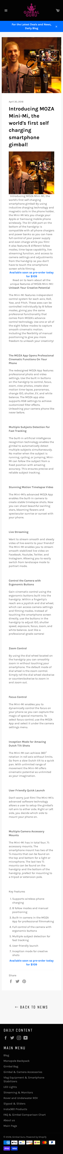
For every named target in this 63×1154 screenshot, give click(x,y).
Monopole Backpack (17, 1060)
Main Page (10, 1125)
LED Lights (10, 1087)
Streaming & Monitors (18, 1092)
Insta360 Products (15, 1109)
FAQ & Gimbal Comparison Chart (25, 1114)
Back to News (33, 1007)
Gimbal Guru (18, 1137)
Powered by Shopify (36, 1137)
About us (9, 1120)
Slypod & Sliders (14, 1103)
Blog (6, 1055)
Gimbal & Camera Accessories (23, 1072)
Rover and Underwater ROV (21, 1098)
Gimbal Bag (11, 1066)
